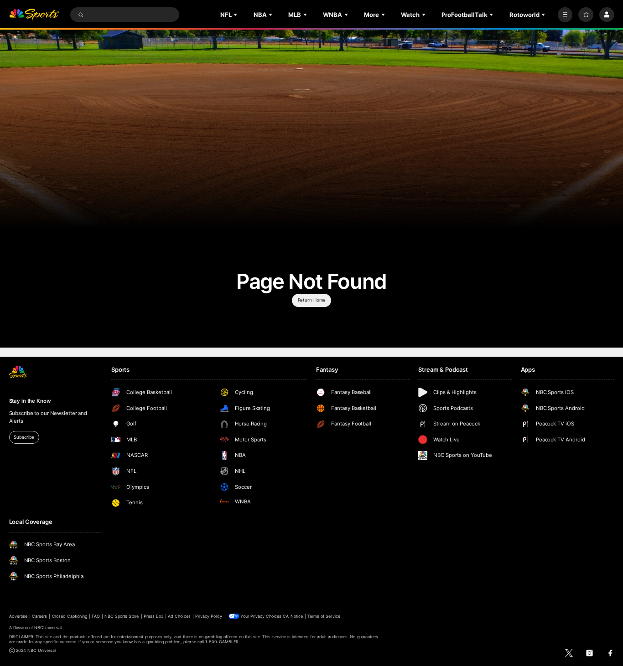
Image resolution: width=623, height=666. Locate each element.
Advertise (18, 616)
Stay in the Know (30, 401)
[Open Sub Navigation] (236, 14)
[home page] (34, 15)
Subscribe (24, 437)
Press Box (153, 616)
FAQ (95, 616)
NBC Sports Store (121, 616)
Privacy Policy (209, 616)
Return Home (312, 299)
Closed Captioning (70, 616)
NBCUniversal (48, 627)
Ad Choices (179, 616)
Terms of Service (323, 616)
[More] (565, 14)
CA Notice (292, 616)
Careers (39, 616)
